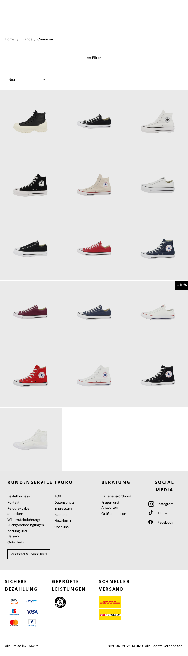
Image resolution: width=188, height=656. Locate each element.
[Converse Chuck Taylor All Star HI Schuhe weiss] (93, 375)
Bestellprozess (18, 496)
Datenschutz (64, 502)
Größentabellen (113, 513)
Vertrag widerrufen (29, 554)
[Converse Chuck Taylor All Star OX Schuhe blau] (93, 312)
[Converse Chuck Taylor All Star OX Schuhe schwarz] (93, 121)
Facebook (165, 522)
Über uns (61, 527)
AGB (57, 496)
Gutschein (15, 542)
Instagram (165, 504)
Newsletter (62, 520)
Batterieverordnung (116, 496)
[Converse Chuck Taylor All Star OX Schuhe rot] (93, 248)
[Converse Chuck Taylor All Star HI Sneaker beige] (93, 184)
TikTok (162, 513)
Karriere (60, 514)
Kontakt (13, 502)
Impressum (63, 508)
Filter (96, 57)
